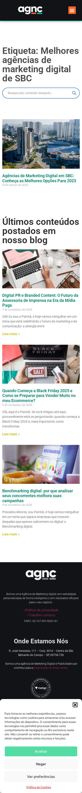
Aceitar (41, 751)
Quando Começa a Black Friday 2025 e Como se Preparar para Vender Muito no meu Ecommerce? (39, 395)
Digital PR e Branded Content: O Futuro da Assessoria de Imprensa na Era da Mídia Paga (40, 300)
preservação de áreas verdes (50, 667)
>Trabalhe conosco (41, 615)
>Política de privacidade (41, 610)
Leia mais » (11, 334)
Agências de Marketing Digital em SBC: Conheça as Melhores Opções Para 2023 (39, 178)
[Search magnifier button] (74, 93)
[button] (75, 704)
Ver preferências (41, 776)
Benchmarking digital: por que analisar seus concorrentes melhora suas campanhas (37, 495)
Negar (41, 764)
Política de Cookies (38, 787)
